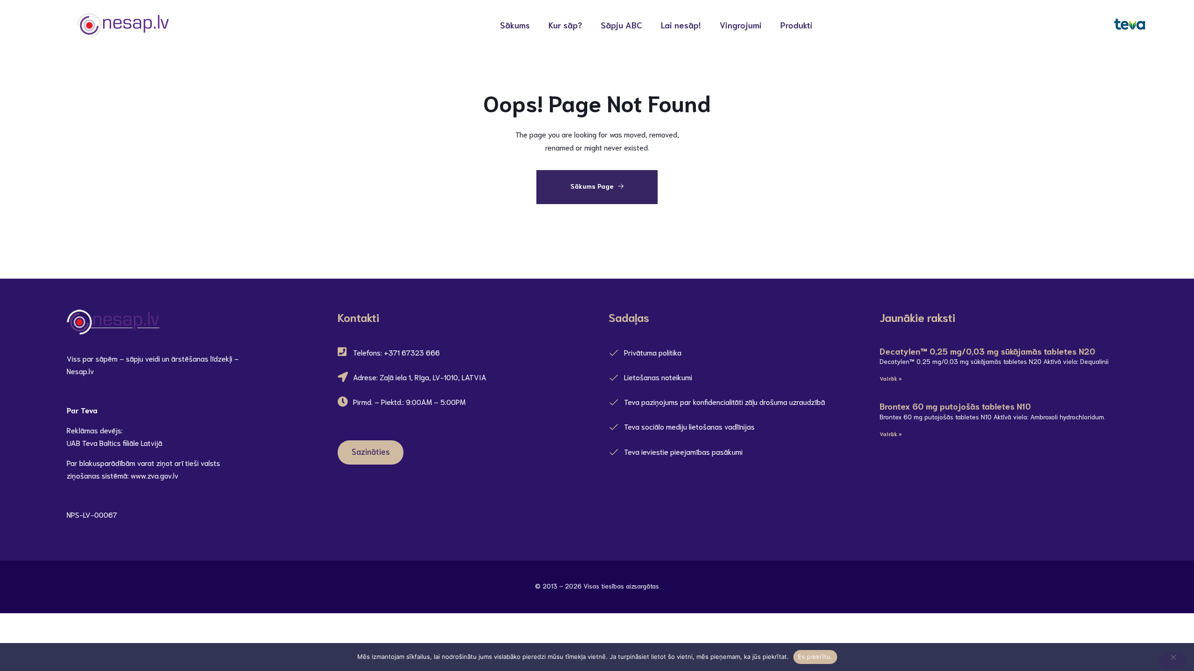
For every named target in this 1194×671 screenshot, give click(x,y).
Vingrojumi (741, 24)
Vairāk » (891, 378)
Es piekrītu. (815, 656)
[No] (1173, 660)
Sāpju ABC (621, 24)
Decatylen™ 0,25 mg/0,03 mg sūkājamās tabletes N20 (987, 350)
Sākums (515, 24)
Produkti (796, 24)
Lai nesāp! (681, 24)
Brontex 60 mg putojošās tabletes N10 (955, 405)
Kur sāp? (565, 24)
